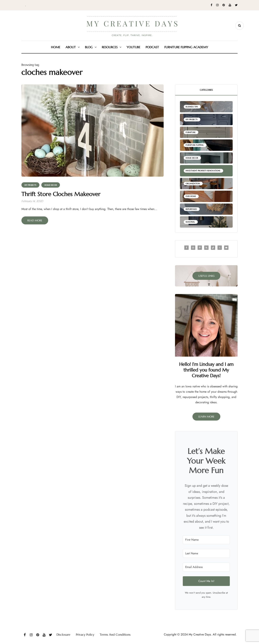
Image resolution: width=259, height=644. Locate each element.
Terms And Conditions (115, 634)
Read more (34, 220)
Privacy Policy (85, 634)
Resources (110, 47)
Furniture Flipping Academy (186, 47)
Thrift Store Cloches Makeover (60, 193)
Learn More (206, 416)
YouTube (133, 47)
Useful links (206, 276)
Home (55, 47)
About (71, 47)
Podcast (152, 47)
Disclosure (63, 634)
